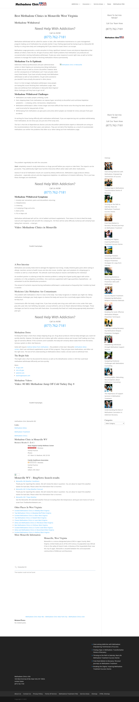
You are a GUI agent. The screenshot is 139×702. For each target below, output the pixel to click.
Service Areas (98, 4)
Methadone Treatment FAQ (68, 694)
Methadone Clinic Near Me (35, 617)
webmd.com (20, 373)
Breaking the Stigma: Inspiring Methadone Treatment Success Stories (114, 241)
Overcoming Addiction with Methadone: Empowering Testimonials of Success (114, 174)
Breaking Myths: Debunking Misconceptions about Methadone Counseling (114, 379)
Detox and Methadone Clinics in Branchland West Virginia (34, 530)
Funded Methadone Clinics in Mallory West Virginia (32, 532)
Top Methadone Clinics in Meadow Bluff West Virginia (33, 513)
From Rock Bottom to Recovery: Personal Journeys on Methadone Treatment (114, 225)
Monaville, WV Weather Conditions (27, 481)
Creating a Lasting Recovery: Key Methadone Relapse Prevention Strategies (114, 330)
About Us (18, 694)
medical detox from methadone (37, 347)
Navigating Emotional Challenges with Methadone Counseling (114, 363)
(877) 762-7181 (55, 37)
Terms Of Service (51, 694)
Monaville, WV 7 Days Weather (26, 497)
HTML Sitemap (105, 694)
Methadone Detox (21, 428)
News (109, 4)
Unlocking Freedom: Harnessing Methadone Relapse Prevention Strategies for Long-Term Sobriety (113, 260)
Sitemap (107, 158)
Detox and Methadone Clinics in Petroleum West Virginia (34, 523)
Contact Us (27, 694)
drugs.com (19, 368)
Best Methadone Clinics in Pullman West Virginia (31, 525)
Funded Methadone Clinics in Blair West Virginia (31, 515)
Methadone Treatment (22, 432)
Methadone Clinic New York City (56, 617)
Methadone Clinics (21, 436)
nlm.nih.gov (20, 370)
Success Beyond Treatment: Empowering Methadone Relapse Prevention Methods (114, 298)
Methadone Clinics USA (77, 617)
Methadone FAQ (118, 4)
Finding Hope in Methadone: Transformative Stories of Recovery (114, 190)
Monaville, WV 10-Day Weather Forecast (29, 489)
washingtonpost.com (23, 376)
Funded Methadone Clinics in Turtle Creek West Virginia (34, 528)
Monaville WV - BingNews (29, 477)
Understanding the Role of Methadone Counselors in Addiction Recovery (114, 412)
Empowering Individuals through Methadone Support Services (114, 347)
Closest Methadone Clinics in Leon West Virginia (31, 520)
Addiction (75, 4)
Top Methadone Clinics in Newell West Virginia (30, 518)
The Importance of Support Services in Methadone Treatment (114, 396)
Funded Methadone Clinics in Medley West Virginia (32, 511)
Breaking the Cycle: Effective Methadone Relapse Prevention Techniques (114, 314)
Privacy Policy (38, 694)
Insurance (86, 4)
